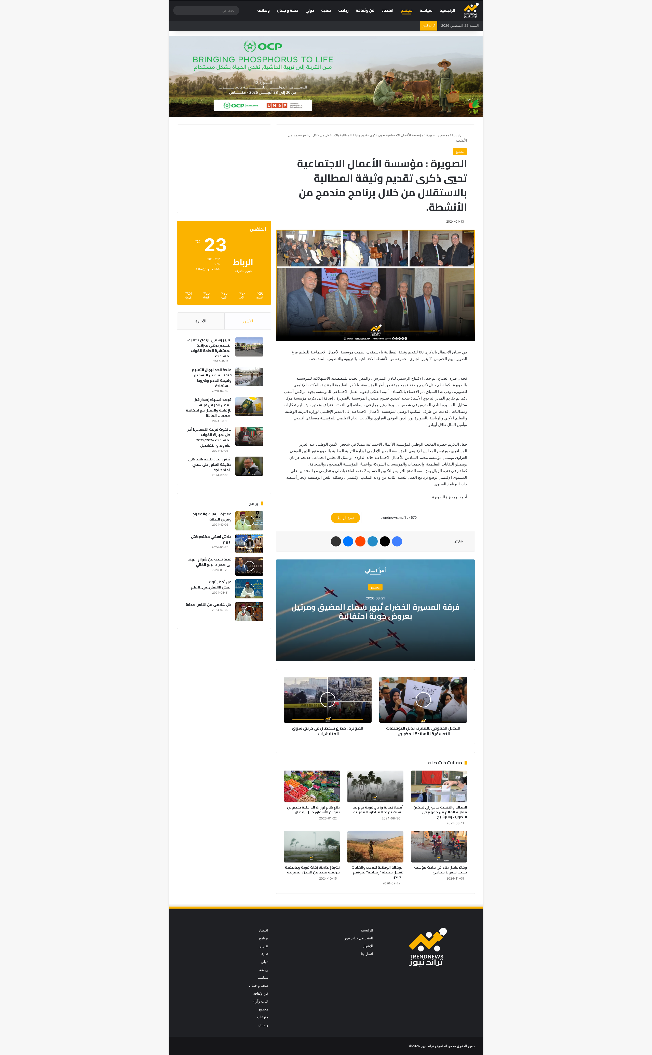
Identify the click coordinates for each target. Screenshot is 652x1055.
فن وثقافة (365, 10)
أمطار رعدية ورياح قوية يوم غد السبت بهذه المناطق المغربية (378, 809)
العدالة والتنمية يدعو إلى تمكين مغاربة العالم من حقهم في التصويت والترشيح (440, 812)
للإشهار (368, 946)
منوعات (262, 1017)
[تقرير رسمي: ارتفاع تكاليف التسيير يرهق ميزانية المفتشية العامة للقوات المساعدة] (249, 347)
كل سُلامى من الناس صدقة (209, 604)
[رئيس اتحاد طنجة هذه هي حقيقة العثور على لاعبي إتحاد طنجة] (249, 466)
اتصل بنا (367, 954)
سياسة (426, 10)
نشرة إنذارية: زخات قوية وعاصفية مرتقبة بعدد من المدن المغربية (312, 869)
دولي (309, 10)
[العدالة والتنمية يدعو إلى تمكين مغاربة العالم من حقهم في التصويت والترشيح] (439, 786)
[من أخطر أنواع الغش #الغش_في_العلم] (249, 588)
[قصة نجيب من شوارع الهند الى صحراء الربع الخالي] (249, 566)
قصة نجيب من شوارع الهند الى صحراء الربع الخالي (210, 562)
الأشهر (247, 321)
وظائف (263, 10)
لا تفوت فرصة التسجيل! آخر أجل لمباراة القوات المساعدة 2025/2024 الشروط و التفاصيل (209, 437)
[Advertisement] (220, 168)
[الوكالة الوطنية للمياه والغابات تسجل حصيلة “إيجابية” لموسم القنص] (375, 846)
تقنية (326, 10)
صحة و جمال (287, 10)
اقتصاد (387, 10)
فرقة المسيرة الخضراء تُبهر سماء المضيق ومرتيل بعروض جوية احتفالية (375, 611)
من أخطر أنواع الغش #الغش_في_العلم (211, 585)
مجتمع (406, 10)
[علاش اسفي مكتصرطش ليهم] (249, 543)
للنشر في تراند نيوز (358, 938)
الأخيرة (200, 321)
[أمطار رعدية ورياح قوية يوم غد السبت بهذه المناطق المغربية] (375, 786)
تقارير (264, 946)
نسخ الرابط (345, 518)
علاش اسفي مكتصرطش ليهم (211, 539)
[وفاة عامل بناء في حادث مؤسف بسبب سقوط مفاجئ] (439, 846)
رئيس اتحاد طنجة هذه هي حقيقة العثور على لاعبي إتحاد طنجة (210, 464)
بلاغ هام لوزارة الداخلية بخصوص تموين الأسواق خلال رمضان (313, 809)
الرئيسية (447, 10)
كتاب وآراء (260, 1001)
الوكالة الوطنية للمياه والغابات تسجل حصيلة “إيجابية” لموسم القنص (377, 872)
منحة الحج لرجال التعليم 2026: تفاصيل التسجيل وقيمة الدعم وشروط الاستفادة (212, 377)
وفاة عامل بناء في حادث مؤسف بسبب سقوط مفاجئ (440, 869)
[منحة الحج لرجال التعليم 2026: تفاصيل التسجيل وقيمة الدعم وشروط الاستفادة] (249, 376)
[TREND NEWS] (471, 10)
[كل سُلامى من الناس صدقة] (249, 611)
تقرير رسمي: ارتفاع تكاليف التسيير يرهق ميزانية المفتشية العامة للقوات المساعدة (209, 348)
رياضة (343, 10)
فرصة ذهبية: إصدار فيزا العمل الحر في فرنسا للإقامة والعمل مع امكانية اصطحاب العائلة (209, 407)
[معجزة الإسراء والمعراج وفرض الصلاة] (249, 520)
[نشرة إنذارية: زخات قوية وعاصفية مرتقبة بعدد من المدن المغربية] (312, 846)
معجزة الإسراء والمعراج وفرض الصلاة (212, 517)
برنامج (263, 938)
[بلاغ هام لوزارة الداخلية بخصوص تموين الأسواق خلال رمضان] (312, 786)
